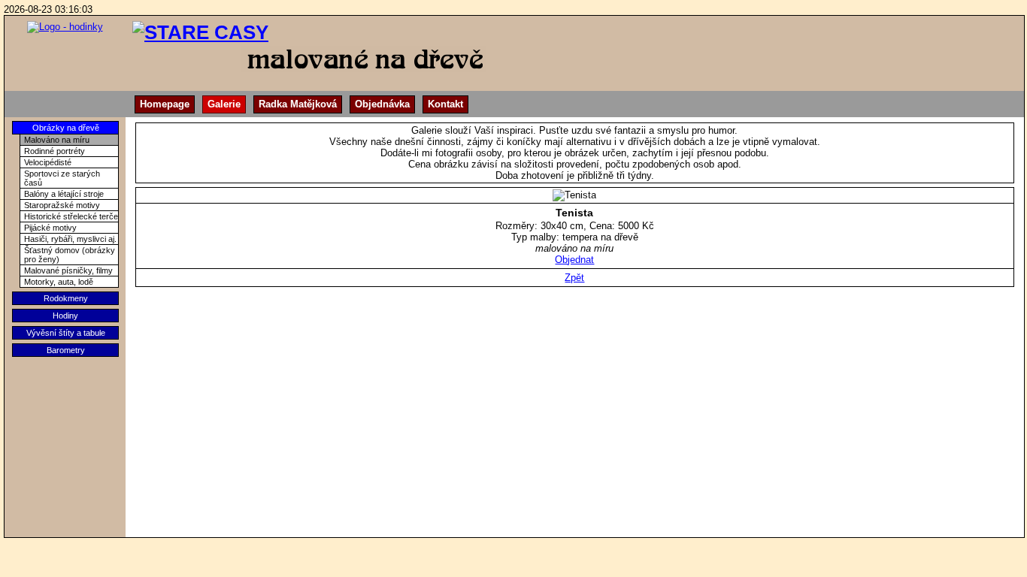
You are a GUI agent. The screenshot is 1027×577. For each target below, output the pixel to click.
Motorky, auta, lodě (58, 281)
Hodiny (65, 315)
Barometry (66, 350)
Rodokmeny (66, 298)
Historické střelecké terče (71, 216)
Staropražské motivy (62, 205)
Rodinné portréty (54, 151)
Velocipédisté (47, 162)
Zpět (574, 277)
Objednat (574, 259)
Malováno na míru (56, 139)
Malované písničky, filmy (68, 270)
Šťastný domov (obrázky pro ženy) (69, 255)
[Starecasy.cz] (65, 23)
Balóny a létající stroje (64, 193)
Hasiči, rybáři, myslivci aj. (70, 238)
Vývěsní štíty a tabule (65, 332)
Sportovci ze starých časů (62, 178)
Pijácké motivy (50, 227)
